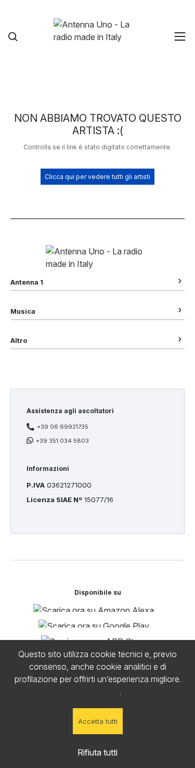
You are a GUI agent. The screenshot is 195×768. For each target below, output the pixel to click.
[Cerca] (13, 37)
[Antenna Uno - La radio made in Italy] (98, 36)
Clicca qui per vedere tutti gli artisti (97, 177)
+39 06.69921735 (62, 426)
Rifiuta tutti (97, 752)
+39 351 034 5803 (62, 440)
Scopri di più (97, 691)
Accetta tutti (98, 721)
